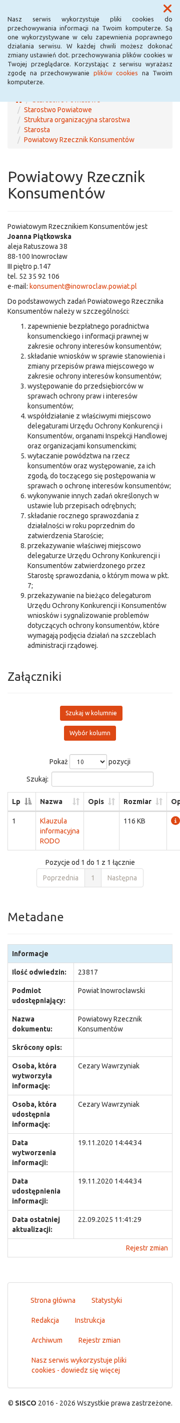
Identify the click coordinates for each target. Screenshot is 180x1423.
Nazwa (51, 802)
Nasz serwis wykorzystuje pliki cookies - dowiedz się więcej (79, 1365)
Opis (96, 802)
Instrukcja (90, 1320)
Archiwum (47, 1340)
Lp (16, 802)
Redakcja (45, 1320)
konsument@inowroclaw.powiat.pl (83, 286)
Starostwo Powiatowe (58, 110)
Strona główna (53, 1300)
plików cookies (116, 72)
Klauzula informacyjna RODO (60, 831)
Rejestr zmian (147, 1248)
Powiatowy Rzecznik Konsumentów (79, 140)
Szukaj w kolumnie (91, 713)
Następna (122, 878)
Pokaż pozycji (90, 762)
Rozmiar (138, 802)
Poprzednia (60, 878)
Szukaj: (37, 779)
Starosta (37, 130)
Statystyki (107, 1300)
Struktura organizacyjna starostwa (77, 120)
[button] (167, 9)
